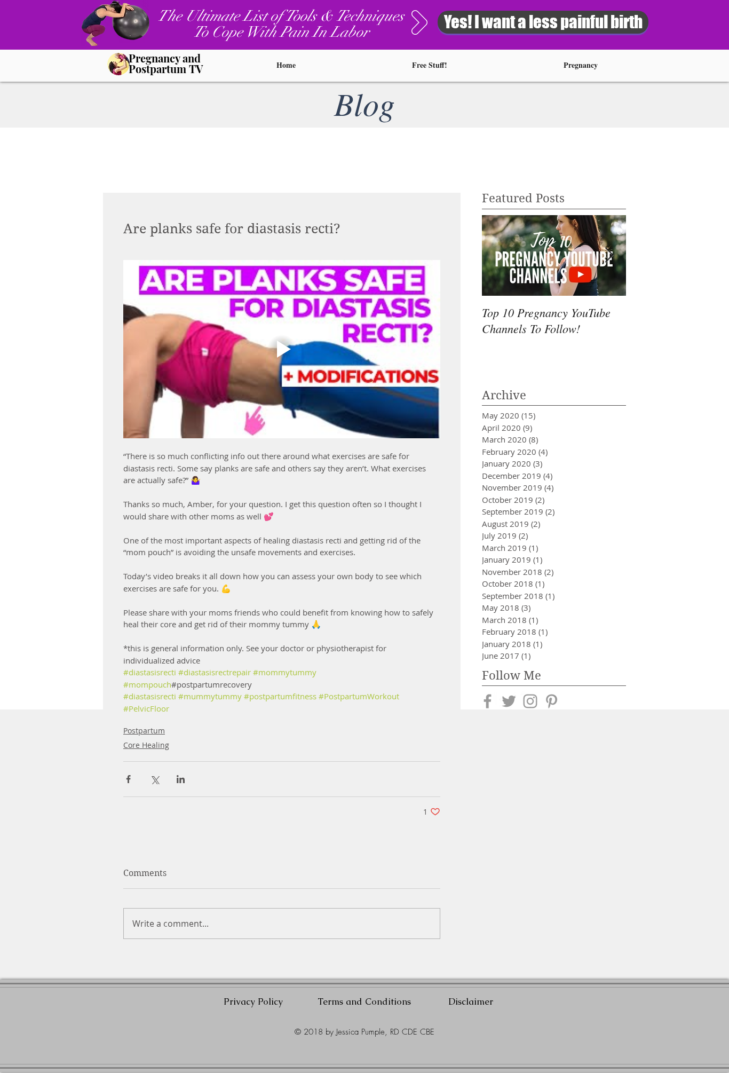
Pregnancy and (165, 58)
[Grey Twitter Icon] (509, 701)
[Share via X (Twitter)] (154, 779)
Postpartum (144, 730)
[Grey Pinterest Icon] (551, 701)
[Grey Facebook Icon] (487, 701)
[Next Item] (609, 255)
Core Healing (146, 745)
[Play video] (281, 349)
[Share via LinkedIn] (181, 779)
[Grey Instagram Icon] (530, 701)
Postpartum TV (166, 68)
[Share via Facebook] (128, 779)
